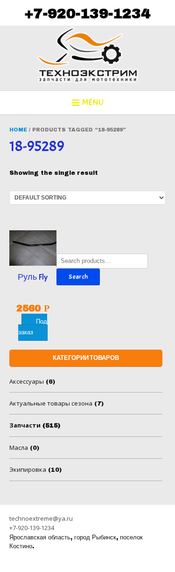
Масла (18, 447)
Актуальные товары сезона (50, 403)
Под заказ (33, 327)
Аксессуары (26, 381)
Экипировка (27, 469)
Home (18, 129)
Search (78, 277)
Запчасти (25, 425)
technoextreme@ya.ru (41, 518)
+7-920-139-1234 (87, 13)
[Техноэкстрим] (87, 55)
